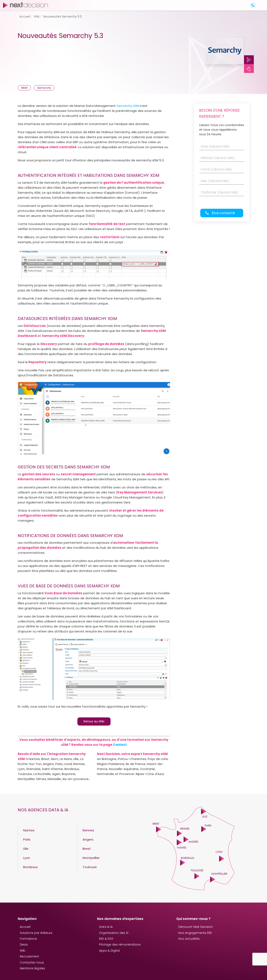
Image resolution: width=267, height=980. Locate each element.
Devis (24, 944)
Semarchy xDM (128, 106)
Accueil (25, 927)
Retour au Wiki (94, 721)
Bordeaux (30, 867)
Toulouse (90, 867)
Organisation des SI (113, 933)
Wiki (22, 950)
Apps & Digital (109, 950)
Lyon (26, 858)
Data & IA (106, 927)
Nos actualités (189, 939)
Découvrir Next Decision (195, 927)
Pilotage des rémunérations (120, 944)
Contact (120, 744)
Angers (88, 839)
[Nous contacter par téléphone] (253, 5)
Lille (25, 848)
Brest (87, 848)
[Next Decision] (25, 5)
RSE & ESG (106, 939)
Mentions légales (32, 968)
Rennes (88, 830)
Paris (26, 839)
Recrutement (29, 956)
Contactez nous (32, 962)
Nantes (28, 830)
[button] (260, 1)
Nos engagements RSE (195, 933)
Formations (28, 939)
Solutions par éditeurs (36, 933)
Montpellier (91, 858)
